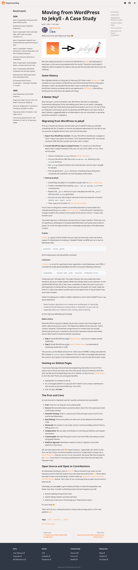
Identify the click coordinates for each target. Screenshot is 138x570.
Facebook (45, 559)
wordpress (57, 520)
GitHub (70, 471)
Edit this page (49, 524)
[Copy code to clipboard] (103, 248)
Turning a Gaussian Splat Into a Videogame (24, 58)
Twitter (47, 458)
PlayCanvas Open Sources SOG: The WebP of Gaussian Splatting (25, 101)
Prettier (45, 237)
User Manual (18, 553)
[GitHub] (129, 3)
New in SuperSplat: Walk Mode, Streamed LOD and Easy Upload (24, 70)
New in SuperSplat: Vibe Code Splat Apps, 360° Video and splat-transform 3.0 (25, 34)
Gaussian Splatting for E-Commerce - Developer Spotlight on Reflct (25, 107)
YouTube (102, 559)
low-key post (96, 80)
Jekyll (87, 61)
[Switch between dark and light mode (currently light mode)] (134, 3)
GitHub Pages (99, 373)
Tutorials (16, 556)
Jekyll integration (48, 455)
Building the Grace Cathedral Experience (23, 27)
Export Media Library (78, 344)
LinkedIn (45, 556)
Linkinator (46, 264)
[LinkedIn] (52, 32)
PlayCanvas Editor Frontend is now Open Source (25, 113)
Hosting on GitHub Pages (116, 24)
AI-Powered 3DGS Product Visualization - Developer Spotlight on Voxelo (25, 83)
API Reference (18, 559)
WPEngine (88, 88)
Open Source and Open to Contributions (116, 33)
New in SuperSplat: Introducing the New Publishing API (25, 21)
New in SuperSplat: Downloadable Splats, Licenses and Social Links (24, 64)
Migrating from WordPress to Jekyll (116, 19)
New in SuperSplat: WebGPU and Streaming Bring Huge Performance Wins (25, 42)
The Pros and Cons (116, 28)
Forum (73, 556)
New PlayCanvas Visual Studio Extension (23, 95)
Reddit (73, 559)
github (65, 520)
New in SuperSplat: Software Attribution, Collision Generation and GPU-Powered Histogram (25, 51)
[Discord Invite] (125, 3)
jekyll (49, 520)
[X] (50, 32)
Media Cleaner (75, 339)
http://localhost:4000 (78, 203)
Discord (74, 553)
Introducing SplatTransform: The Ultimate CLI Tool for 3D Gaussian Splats (24, 120)
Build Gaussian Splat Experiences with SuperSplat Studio (24, 76)
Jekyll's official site (95, 183)
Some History (115, 12)
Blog (101, 553)
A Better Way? (115, 15)
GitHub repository (83, 156)
